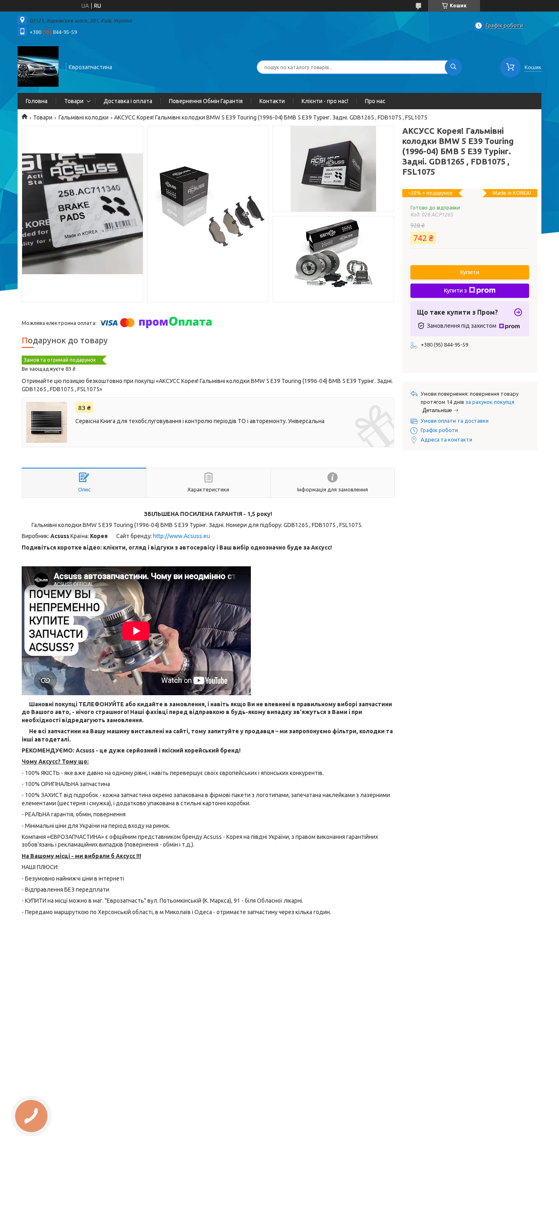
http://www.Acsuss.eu (181, 536)
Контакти (272, 101)
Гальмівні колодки (83, 117)
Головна (36, 101)
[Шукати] (453, 67)
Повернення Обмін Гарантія (206, 101)
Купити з (455, 290)
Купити (469, 272)
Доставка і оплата (128, 101)
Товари (73, 101)
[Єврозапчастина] (38, 66)
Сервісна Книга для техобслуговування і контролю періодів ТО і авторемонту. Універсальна (200, 421)
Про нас (375, 101)
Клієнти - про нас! (325, 101)
